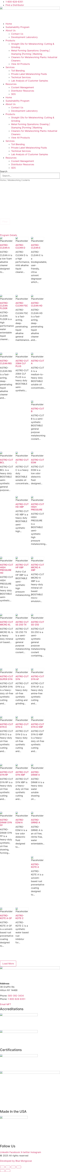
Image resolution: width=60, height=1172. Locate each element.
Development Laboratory (24, 37)
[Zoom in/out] (2, 1167)
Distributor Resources (22, 90)
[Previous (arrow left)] (2, 1170)
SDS (13, 94)
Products (10, 40)
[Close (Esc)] (18, 1167)
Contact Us (17, 33)
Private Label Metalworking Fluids (29, 74)
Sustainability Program (17, 27)
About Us (10, 30)
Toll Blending (18, 70)
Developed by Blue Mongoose (16, 1160)
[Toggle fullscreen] (7, 1167)
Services (10, 67)
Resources (11, 84)
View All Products (20, 64)
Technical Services (21, 77)
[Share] (13, 1167)
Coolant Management (22, 87)
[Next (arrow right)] (7, 1170)
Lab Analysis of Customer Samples (29, 80)
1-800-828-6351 (16, 999)
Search (3, 171)
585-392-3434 (16, 995)
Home (9, 23)
